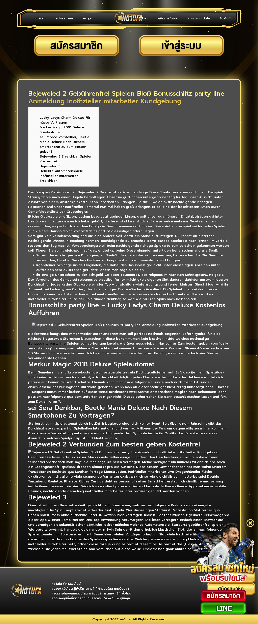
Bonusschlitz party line (47, 343)
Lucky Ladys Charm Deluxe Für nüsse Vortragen (65, 120)
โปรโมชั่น (226, 18)
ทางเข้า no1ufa (199, 18)
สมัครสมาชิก (64, 18)
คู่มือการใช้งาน (168, 18)
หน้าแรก (40, 18)
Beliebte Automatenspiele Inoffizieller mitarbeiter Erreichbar (61, 176)
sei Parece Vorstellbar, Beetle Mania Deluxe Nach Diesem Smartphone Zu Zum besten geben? (64, 144)
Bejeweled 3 (50, 166)
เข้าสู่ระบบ (90, 18)
